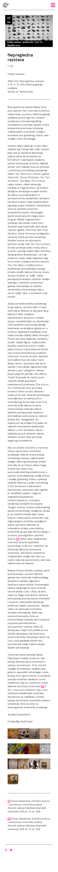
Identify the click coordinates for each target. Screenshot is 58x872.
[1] (17, 538)
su (11, 65)
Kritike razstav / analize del (20, 42)
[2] (42, 686)
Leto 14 (38, 42)
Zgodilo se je (13, 45)
